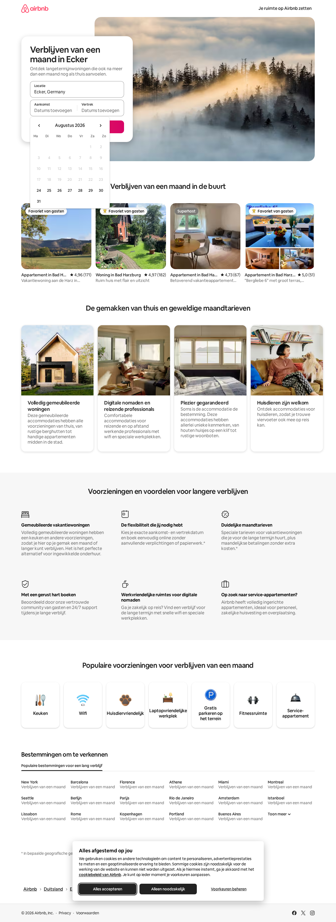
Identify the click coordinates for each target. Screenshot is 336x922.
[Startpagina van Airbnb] (34, 8)
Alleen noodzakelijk (168, 889)
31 (39, 201)
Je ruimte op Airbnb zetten (285, 8)
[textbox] (53, 110)
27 (70, 190)
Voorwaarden (87, 913)
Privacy (65, 913)
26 (59, 190)
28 (80, 190)
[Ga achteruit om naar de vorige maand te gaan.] (39, 125)
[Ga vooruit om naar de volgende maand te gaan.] (100, 125)
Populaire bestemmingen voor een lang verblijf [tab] (62, 765)
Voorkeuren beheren (228, 889)
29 (90, 190)
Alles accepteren (107, 889)
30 (101, 190)
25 (49, 190)
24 (39, 190)
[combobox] (77, 92)
